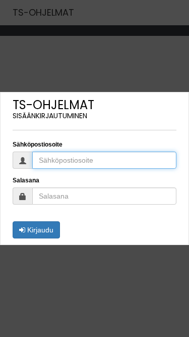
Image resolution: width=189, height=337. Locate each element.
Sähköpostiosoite (37, 144)
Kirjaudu (39, 230)
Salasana (26, 180)
